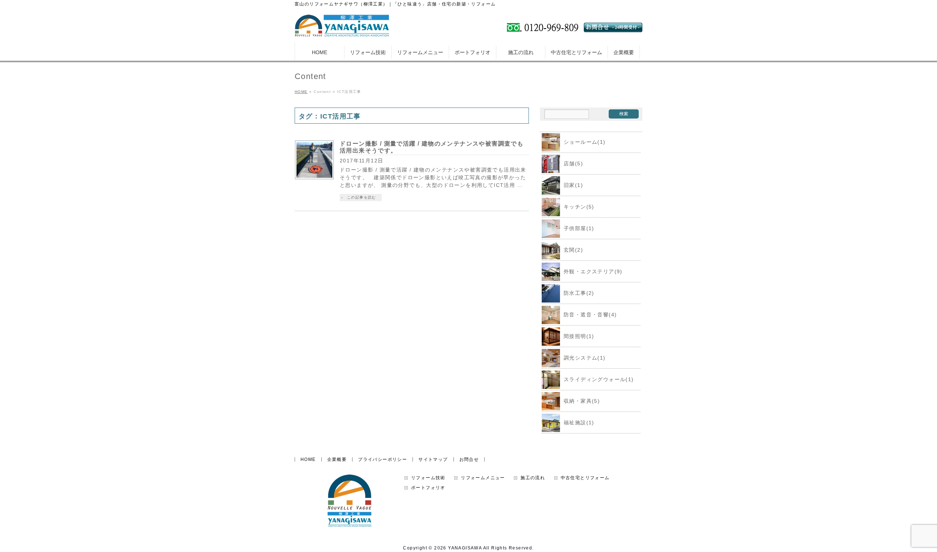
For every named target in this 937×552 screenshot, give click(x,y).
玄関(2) (573, 250)
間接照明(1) (579, 336)
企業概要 (337, 459)
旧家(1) (573, 185)
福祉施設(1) (579, 422)
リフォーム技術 (428, 478)
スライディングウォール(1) (599, 379)
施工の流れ (532, 478)
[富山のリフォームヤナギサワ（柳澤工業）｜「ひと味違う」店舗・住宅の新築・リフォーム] (342, 28)
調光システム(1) (585, 358)
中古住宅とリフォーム (585, 478)
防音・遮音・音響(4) (590, 315)
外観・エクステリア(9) (593, 271)
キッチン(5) (579, 207)
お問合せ (469, 459)
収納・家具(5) (582, 401)
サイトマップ (433, 459)
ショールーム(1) (585, 142)
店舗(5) (573, 163)
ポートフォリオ (428, 487)
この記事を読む (361, 197)
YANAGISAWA (465, 548)
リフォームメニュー (483, 478)
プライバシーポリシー (382, 459)
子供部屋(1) (579, 228)
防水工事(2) (579, 293)
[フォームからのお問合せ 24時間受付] (613, 29)
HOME (308, 459)
